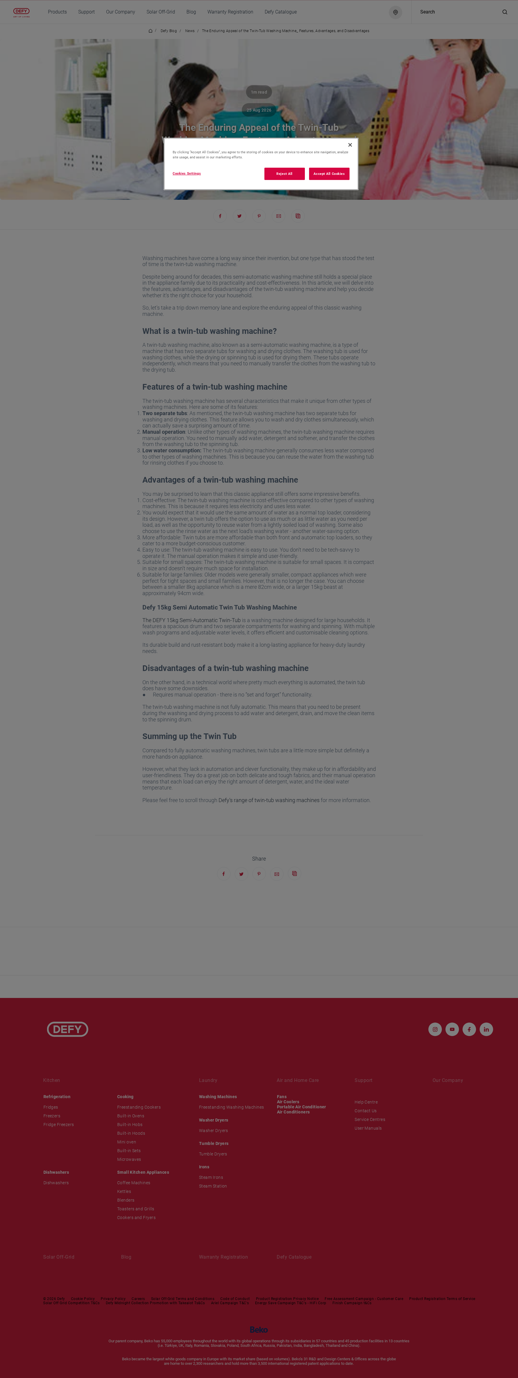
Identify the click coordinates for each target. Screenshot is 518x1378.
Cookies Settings (187, 173)
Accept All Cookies (329, 174)
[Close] (350, 144)
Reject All (284, 174)
